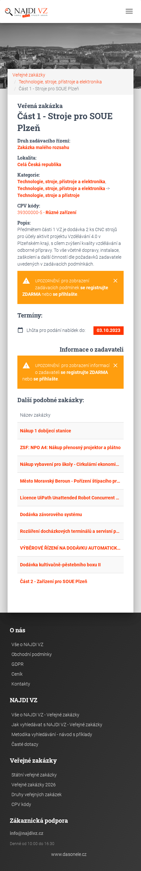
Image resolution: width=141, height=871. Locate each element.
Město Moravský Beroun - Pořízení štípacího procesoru (70, 481)
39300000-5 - (46, 212)
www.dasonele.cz (69, 854)
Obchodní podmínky (31, 654)
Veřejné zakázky (28, 74)
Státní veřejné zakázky (34, 774)
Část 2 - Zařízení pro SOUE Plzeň (53, 581)
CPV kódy (21, 804)
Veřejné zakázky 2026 (33, 784)
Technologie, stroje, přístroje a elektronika (60, 81)
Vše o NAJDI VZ (27, 644)
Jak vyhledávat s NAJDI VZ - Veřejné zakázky (56, 724)
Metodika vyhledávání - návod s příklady (51, 734)
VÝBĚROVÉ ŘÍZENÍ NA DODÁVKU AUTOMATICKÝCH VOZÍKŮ (70, 548)
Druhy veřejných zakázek (36, 794)
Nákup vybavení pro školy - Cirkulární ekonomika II (70, 464)
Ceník (17, 674)
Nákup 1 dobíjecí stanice (45, 430)
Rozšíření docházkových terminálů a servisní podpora (70, 531)
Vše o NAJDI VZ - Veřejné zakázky (45, 714)
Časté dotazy (24, 744)
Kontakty (20, 683)
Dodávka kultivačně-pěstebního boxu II (60, 564)
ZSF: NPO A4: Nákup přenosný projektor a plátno (70, 447)
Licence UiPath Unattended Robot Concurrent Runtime (70, 497)
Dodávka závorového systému (51, 514)
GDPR (17, 664)
